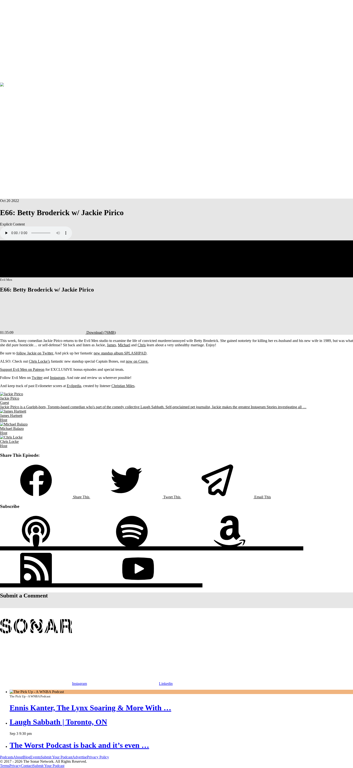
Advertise (25, 80)
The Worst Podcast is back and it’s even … (79, 745)
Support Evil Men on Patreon (22, 369)
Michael (124, 345)
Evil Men (15, 96)
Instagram (57, 378)
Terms (4, 766)
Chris (142, 345)
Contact (27, 766)
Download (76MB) (100, 332)
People (18, 39)
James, (112, 345)
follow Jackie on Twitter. (35, 353)
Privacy (15, 766)
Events (5, 80)
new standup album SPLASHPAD (120, 353)
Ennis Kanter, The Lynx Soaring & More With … (90, 707)
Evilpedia (74, 386)
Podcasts (6, 39)
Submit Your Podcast (56, 757)
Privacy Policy (98, 757)
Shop (14, 80)
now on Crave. (137, 361)
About (28, 39)
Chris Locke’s (39, 361)
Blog (26, 757)
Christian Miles (122, 386)
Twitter (37, 378)
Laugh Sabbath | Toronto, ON (58, 722)
